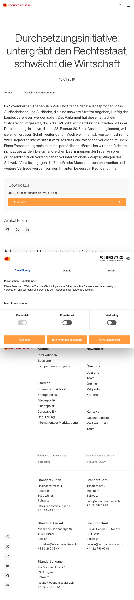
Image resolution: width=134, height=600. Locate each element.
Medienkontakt (97, 423)
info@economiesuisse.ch (54, 506)
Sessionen (45, 360)
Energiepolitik (47, 394)
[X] (17, 229)
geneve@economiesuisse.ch (105, 544)
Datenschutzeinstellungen (100, 455)
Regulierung (46, 417)
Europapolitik (47, 411)
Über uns (93, 366)
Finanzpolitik (47, 406)
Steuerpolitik (47, 400)
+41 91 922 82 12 (49, 587)
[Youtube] (7, 585)
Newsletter (95, 348)
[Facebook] (7, 229)
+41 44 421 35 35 (49, 510)
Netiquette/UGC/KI (96, 462)
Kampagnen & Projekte (54, 366)
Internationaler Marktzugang (58, 422)
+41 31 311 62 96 (97, 505)
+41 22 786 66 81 (98, 548)
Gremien (93, 383)
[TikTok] (7, 556)
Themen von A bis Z (52, 389)
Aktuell (8, 92)
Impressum (43, 462)
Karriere (92, 394)
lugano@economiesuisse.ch (56, 583)
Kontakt (93, 411)
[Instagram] (7, 536)
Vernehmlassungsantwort (39, 92)
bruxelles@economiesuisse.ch (57, 544)
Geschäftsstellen (98, 417)
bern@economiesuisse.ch (103, 501)
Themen (44, 383)
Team (90, 378)
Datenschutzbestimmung (51, 455)
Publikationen (47, 355)
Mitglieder (94, 389)
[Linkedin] (27, 229)
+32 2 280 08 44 (49, 548)
